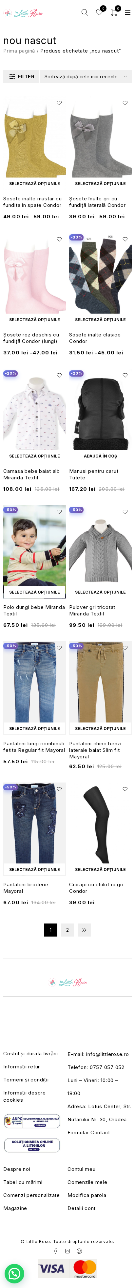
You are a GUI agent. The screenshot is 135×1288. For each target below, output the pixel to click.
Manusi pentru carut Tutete (93, 474)
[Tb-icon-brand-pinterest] (79, 1251)
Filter (26, 76)
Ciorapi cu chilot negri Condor (96, 887)
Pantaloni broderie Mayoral (25, 887)
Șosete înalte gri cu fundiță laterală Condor (97, 201)
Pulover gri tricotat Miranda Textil (92, 610)
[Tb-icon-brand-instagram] (67, 1251)
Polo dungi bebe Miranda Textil (34, 610)
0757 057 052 (107, 1067)
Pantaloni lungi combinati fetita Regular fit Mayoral (34, 746)
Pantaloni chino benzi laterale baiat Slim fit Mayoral (95, 750)
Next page (84, 930)
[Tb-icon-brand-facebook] (55, 1251)
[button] (100, 456)
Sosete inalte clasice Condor (95, 338)
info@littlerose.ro (107, 1054)
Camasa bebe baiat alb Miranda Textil (31, 474)
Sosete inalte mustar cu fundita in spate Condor (32, 201)
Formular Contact (89, 1132)
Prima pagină (19, 51)
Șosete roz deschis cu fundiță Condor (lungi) (31, 338)
